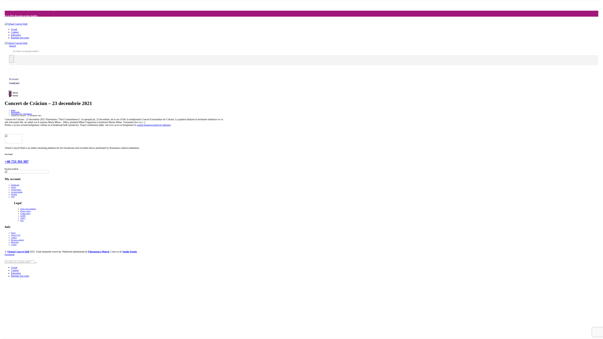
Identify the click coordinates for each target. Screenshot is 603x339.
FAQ (13, 197)
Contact (14, 245)
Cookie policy (25, 214)
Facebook (9, 254)
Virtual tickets (16, 190)
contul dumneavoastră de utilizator (154, 125)
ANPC (22, 218)
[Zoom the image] (115, 139)
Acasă (14, 29)
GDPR (22, 216)
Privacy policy (25, 211)
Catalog (15, 32)
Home (13, 233)
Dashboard (15, 185)
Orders (13, 187)
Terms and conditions (28, 209)
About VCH (15, 235)
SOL (22, 221)
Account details (16, 192)
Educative (16, 35)
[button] (12, 46)
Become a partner (17, 240)
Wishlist (14, 194)
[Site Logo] (16, 24)
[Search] (11, 59)
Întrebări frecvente (20, 37)
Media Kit (15, 242)
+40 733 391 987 (17, 161)
